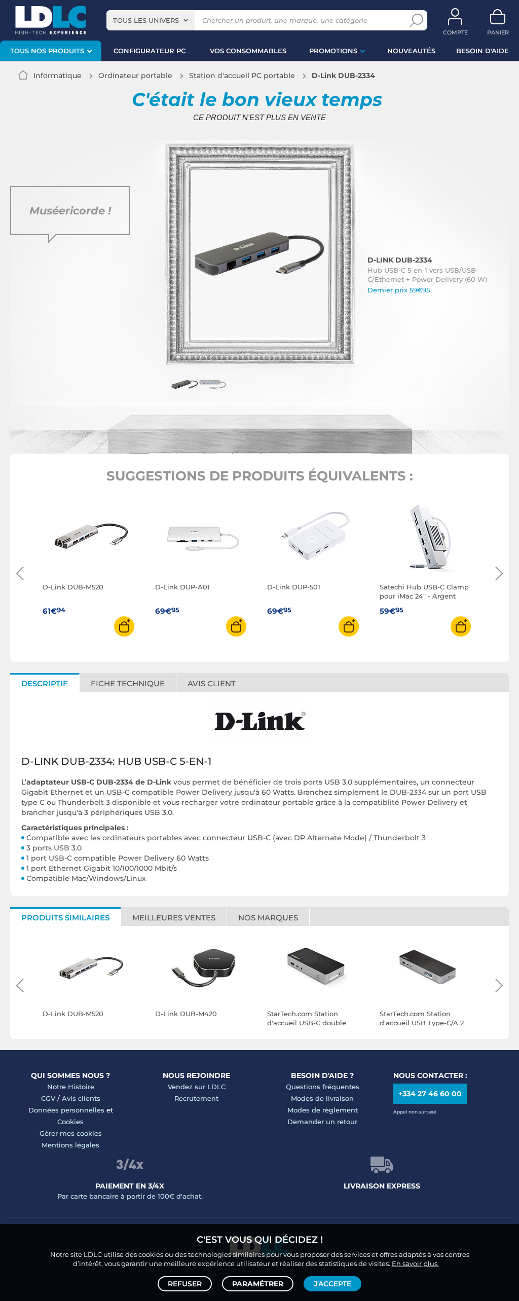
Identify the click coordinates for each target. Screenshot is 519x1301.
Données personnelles (66, 1110)
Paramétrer (257, 1283)
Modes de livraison (322, 1098)
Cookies (70, 1122)
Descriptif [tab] (44, 683)
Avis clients (81, 1098)
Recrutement (196, 1098)
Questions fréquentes (322, 1087)
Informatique (57, 75)
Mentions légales (70, 1145)
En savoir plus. (415, 1263)
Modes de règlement (322, 1110)
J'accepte (332, 1283)
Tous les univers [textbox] (146, 20)
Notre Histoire (70, 1087)
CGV (48, 1098)
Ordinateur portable (135, 75)
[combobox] (150, 20)
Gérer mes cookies (71, 1133)
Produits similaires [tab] (65, 917)
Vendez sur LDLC (197, 1087)
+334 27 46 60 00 (430, 1093)
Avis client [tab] (212, 683)
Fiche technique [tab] (128, 683)
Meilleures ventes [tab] (173, 917)
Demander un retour (322, 1122)
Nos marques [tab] (268, 917)
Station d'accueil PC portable (242, 75)
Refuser (185, 1283)
